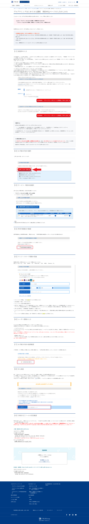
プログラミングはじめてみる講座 (18, 486)
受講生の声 (50, 5)
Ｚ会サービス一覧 (72, 2)
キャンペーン (27, 5)
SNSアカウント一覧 (33, 486)
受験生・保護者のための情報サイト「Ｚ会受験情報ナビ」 (36, 492)
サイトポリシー (50, 510)
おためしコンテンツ (38, 5)
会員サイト (65, 2)
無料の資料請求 (14, 495)
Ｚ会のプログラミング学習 (24, 1)
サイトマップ (59, 510)
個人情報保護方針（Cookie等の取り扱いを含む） (53, 484)
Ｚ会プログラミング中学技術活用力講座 (19, 492)
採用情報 (59, 2)
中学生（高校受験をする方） (34, 501)
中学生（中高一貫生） (33, 503)
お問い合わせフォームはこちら (22, 441)
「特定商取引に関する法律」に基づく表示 (21, 510)
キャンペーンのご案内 (15, 497)
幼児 (30, 497)
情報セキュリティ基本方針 (38, 510)
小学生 (30, 499)
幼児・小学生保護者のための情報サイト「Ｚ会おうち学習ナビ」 (36, 489)
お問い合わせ (13, 501)
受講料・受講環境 (16, 5)
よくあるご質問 (61, 5)
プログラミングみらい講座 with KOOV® (18, 489)
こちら (43, 313)
